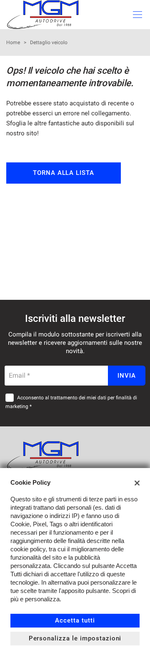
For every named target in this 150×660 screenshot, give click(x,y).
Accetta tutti (75, 620)
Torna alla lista (63, 173)
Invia (127, 375)
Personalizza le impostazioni (75, 638)
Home (13, 42)
